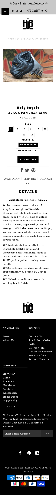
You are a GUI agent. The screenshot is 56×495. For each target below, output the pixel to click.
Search (7, 336)
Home (11, 39)
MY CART (36, 10)
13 (32, 135)
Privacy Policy (37, 355)
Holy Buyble (31, 468)
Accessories (10, 392)
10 (38, 129)
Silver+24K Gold (28, 150)
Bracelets (8, 381)
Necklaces (9, 385)
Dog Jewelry (10, 400)
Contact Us (35, 336)
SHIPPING (30, 178)
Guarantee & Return (41, 351)
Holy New (9, 373)
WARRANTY (12, 178)
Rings (6, 377)
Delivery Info (37, 347)
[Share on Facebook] (22, 171)
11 (45, 129)
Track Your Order (39, 340)
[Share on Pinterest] (33, 171)
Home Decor (10, 396)
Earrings (8, 389)
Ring (19, 39)
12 (24, 135)
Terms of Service (39, 359)
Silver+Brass (28, 144)
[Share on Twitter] (27, 171)
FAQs (32, 344)
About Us (8, 340)
